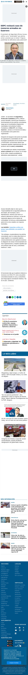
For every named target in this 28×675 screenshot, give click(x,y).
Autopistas (4, 616)
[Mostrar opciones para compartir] (26, 6)
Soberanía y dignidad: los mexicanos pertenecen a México (11, 343)
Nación (3, 104)
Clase (2, 622)
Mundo (3, 581)
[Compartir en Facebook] (7, 297)
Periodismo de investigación (4, 572)
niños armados (7, 288)
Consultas (3, 618)
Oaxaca (17, 568)
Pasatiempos (18, 607)
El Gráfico (17, 598)
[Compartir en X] (10, 297)
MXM (2, 607)
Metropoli (3, 584)
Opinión (5, 315)
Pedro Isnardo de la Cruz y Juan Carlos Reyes (10, 331)
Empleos (17, 590)
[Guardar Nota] (20, 297)
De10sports (18, 600)
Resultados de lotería (18, 612)
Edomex (17, 566)
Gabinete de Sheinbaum (4, 578)
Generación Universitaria (18, 595)
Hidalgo (17, 571)
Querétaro (17, 573)
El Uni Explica (4, 575)
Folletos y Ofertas (19, 586)
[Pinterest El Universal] (23, 631)
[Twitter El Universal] (23, 627)
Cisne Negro (4, 635)
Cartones (3, 592)
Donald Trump (4, 582)
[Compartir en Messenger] (15, 297)
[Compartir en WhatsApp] (12, 297)
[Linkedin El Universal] (15, 633)
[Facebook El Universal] (19, 627)
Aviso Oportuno (19, 588)
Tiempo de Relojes (6, 634)
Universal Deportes (6, 596)
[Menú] (26, 1)
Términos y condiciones (11, 664)
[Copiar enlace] (18, 297)
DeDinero (17, 601)
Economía (3, 594)
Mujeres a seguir (5, 569)
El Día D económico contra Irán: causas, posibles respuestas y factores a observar (9, 323)
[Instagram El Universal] (20, 631)
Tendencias (4, 603)
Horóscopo (17, 609)
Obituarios (17, 592)
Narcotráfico (4, 588)
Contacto (20, 664)
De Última (3, 628)
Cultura (3, 599)
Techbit (3, 609)
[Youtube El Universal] (16, 631)
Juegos (16, 605)
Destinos (3, 614)
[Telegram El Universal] (15, 627)
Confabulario (4, 601)
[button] (18, 2)
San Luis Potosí (19, 575)
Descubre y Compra (20, 585)
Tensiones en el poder (11, 334)
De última (3, 612)
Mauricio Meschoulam (9, 319)
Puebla (16, 569)
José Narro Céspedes (8, 339)
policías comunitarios (8, 290)
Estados (3, 586)
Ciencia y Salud (5, 605)
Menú (2, 611)
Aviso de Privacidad (14, 658)
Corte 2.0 (3, 568)
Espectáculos (4, 597)
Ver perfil (8, 109)
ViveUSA (17, 603)
